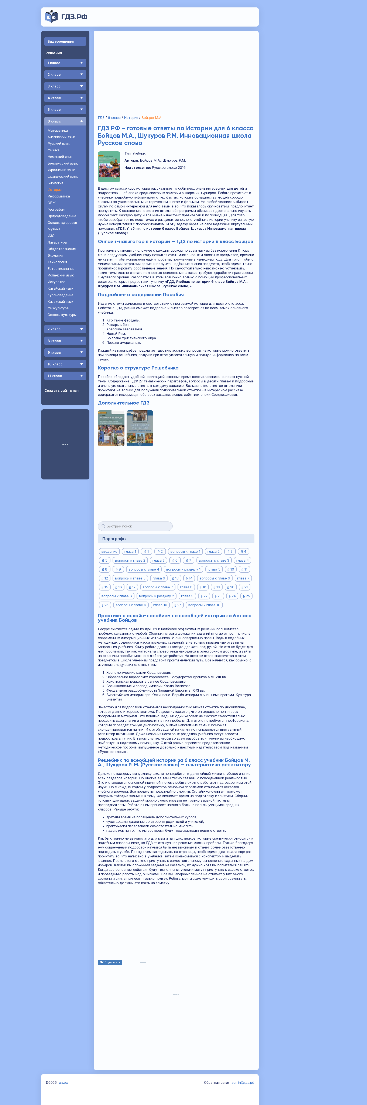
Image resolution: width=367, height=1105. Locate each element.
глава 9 (187, 596)
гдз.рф (63, 1082)
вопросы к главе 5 (130, 578)
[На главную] (66, 22)
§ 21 (244, 587)
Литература (57, 242)
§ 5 (104, 560)
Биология (55, 183)
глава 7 (243, 578)
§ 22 (204, 596)
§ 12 (105, 578)
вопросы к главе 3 (214, 560)
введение (109, 551)
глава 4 (242, 560)
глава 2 (213, 551)
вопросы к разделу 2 (156, 596)
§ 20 (230, 587)
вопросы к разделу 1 (183, 569)
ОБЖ (52, 202)
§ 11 (244, 569)
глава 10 (160, 605)
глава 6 (159, 578)
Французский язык (63, 176)
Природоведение (62, 216)
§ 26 (105, 605)
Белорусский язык (63, 163)
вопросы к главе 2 (130, 560)
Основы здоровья (62, 222)
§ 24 (232, 596)
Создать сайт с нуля (62, 390)
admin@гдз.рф (242, 1082)
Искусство (56, 281)
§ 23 (218, 596)
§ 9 (118, 569)
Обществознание (62, 249)
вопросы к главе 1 (185, 551)
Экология (55, 255)
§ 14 (189, 578)
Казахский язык (60, 301)
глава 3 (158, 560)
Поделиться (112, 962)
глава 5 (214, 569)
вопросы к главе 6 (215, 578)
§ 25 (246, 596)
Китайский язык (60, 288)
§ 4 (243, 551)
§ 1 (146, 551)
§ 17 (132, 587)
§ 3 (230, 551)
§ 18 (203, 587)
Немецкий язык (60, 156)
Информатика (59, 196)
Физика (53, 150)
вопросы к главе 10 (204, 605)
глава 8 (186, 587)
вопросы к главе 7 (158, 587)
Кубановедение (60, 295)
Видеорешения (61, 41)
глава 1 (130, 551)
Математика (58, 130)
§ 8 (104, 569)
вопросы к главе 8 (117, 596)
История (55, 189)
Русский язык (59, 143)
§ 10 (230, 569)
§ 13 (175, 578)
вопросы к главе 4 (144, 569)
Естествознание (61, 268)
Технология (57, 262)
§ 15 (105, 587)
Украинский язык (61, 170)
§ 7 (188, 560)
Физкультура (58, 308)
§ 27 (177, 605)
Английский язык (61, 137)
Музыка (54, 229)
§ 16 (118, 587)
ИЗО (51, 235)
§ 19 (216, 587)
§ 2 (160, 551)
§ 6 (175, 560)
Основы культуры (62, 314)
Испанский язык (61, 275)
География (56, 209)
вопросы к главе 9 (131, 605)
